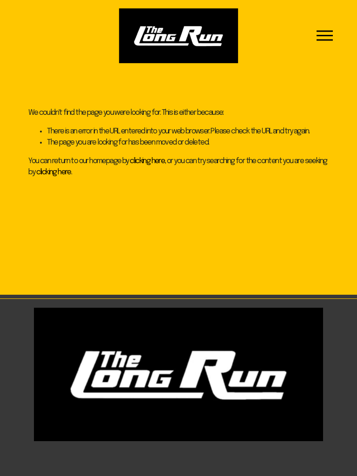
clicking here (147, 161)
